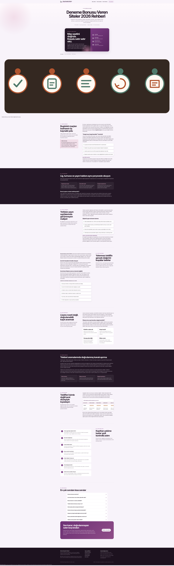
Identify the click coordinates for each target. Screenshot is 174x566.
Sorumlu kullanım (87, 555)
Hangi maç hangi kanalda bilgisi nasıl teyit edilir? (77, 513)
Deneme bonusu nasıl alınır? (73, 494)
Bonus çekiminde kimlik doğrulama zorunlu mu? (77, 516)
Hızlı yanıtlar (111, 1)
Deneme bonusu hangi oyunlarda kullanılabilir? (77, 510)
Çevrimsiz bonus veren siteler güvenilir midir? (77, 497)
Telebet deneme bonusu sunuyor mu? (75, 503)
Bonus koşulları (99, 1)
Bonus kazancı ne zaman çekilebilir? (75, 500)
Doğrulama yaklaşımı (88, 552)
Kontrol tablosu (105, 1)
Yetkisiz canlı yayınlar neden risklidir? (75, 519)
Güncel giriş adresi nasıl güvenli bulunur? (76, 506)
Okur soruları (86, 556)
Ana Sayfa (61, 54)
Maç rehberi (94, 1)
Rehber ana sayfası (106, 530)
